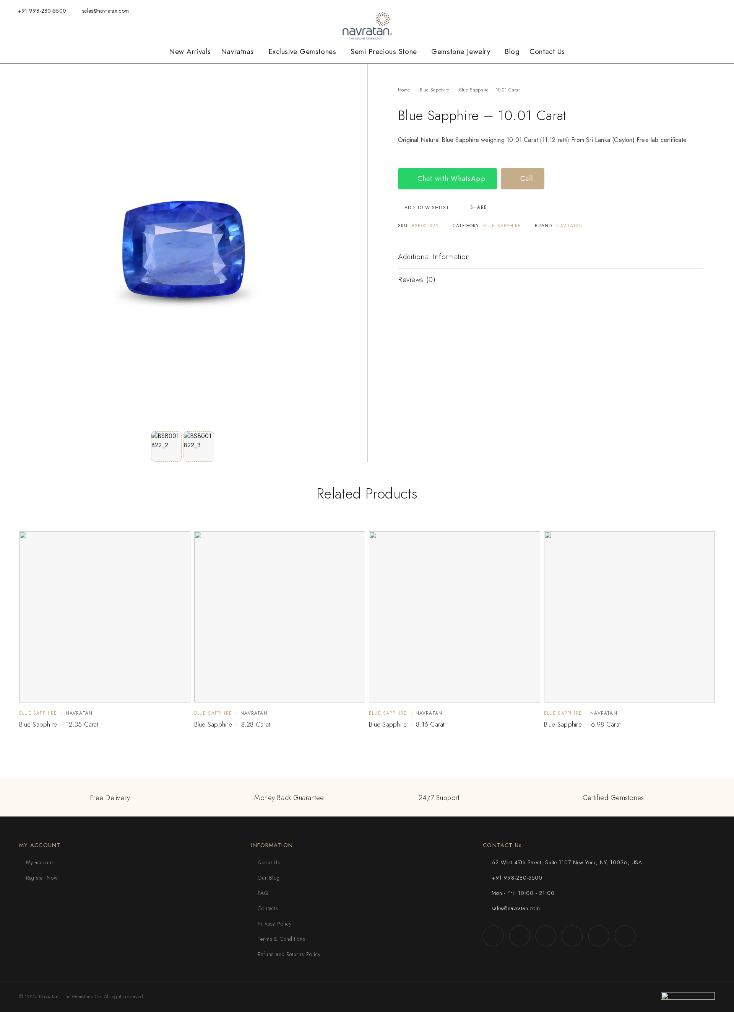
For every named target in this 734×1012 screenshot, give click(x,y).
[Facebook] (649, 10)
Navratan (569, 225)
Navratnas (237, 51)
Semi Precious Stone (384, 51)
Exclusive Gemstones (302, 51)
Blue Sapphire (435, 89)
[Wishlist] (623, 10)
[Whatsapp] (673, 10)
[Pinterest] (721, 10)
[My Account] (611, 11)
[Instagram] (661, 10)
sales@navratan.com (105, 11)
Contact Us (547, 51)
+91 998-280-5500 (42, 11)
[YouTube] (697, 10)
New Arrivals (190, 51)
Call (525, 179)
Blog (512, 51)
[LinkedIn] (709, 10)
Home (404, 89)
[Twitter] (685, 10)
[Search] (599, 11)
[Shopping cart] (635, 10)
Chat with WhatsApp (450, 179)
